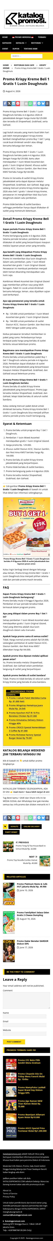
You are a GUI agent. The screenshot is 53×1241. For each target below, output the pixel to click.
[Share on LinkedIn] (13, 103)
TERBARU (42, 37)
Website (7, 1030)
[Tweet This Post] (9, 103)
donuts (14, 826)
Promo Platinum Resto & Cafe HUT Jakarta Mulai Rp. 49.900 (32, 885)
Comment (8, 990)
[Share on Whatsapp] (30, 103)
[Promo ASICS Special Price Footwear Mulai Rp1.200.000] (11, 1132)
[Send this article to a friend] (22, 103)
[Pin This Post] (18, 103)
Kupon (16, 48)
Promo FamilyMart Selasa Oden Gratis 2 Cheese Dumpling (33, 914)
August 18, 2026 (27, 918)
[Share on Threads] (47, 103)
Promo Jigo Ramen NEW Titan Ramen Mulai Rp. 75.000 (30, 1104)
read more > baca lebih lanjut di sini (31, 791)
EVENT (5, 48)
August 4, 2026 (13, 91)
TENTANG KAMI (30, 48)
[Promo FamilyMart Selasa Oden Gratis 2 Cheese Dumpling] (9, 922)
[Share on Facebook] (5, 103)
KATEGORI (6, 43)
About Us (7, 1190)
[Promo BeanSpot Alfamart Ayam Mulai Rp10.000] (11, 1118)
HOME (5, 37)
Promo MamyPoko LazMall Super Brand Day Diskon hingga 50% (31, 1090)
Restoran (36, 43)
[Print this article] (26, 103)
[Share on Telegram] (39, 103)
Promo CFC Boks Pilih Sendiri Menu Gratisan (29, 1061)
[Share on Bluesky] (43, 103)
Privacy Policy (9, 1196)
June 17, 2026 (26, 947)
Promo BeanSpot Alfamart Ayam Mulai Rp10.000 (31, 1116)
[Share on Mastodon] (35, 103)
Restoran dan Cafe (24, 65)
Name (6, 1012)
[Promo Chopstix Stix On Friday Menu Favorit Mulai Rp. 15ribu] (11, 1077)
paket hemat (11, 832)
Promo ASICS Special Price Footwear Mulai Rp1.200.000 (32, 1129)
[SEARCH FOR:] (26, 55)
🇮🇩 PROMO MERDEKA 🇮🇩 (22, 37)
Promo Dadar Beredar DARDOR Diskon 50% (32, 942)
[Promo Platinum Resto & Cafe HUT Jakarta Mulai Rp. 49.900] (9, 894)
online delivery (31, 826)
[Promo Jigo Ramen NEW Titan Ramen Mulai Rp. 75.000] (11, 1105)
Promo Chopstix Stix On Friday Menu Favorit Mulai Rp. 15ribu (31, 1076)
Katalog (20, 43)
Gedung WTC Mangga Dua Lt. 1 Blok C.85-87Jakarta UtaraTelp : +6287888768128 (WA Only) (22, 1226)
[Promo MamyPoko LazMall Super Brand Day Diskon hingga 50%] (11, 1091)
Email (5, 1021)
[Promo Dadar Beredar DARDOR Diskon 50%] (9, 951)
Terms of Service (10, 1193)
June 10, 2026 (26, 890)
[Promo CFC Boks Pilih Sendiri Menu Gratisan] (11, 1064)
